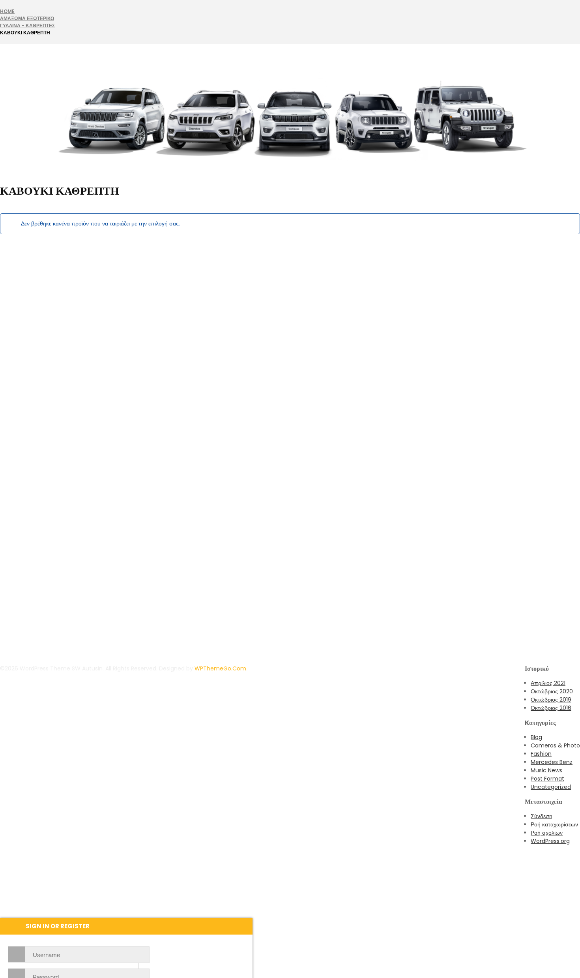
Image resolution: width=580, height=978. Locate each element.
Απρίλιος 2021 (548, 683)
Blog (536, 737)
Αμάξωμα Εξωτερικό (27, 18)
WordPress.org (550, 841)
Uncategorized (551, 787)
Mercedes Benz (552, 762)
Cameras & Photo (555, 745)
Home (7, 11)
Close (572, 8)
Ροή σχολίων (547, 833)
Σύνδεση (541, 816)
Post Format (547, 779)
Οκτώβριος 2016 (551, 708)
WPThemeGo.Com (220, 668)
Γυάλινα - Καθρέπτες (27, 25)
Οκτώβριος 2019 (551, 700)
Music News (546, 770)
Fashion (541, 754)
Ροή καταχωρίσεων (554, 824)
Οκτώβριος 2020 (552, 691)
